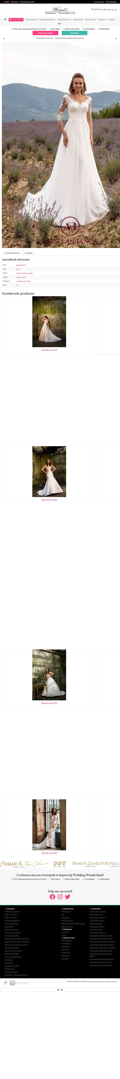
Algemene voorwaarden (96, 981)
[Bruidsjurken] (12, 864)
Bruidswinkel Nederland (97, 933)
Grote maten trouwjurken (13, 957)
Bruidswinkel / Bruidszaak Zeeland (101, 965)
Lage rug (19, 273)
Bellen (7, 2)
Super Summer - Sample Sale (44, 38)
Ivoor (17, 269)
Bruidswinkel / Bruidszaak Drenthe (101, 939)
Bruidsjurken (9, 963)
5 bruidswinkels (104, 29)
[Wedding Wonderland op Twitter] (67, 895)
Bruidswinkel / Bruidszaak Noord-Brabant (101, 955)
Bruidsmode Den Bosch (97, 918)
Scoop (18, 277)
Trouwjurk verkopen (11, 972)
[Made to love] (36, 864)
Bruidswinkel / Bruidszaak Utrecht (101, 962)
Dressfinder (74, 33)
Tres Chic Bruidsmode (12, 948)
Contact (15, 2)
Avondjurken (9, 927)
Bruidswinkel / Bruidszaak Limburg (101, 951)
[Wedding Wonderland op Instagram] (60, 895)
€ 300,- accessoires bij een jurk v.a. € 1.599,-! (29, 29)
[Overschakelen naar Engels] (62, 989)
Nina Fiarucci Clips (67, 921)
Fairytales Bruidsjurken (12, 921)
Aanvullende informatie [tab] (12, 253)
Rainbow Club (65, 912)
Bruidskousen (65, 953)
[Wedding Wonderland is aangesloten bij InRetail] (5, 983)
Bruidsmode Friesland (97, 921)
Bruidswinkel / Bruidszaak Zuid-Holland (102, 948)
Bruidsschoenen (66, 941)
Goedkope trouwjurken (12, 912)
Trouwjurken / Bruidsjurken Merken (16, 975)
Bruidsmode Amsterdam (98, 912)
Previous (1, 864)
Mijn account (99, 2)
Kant (30, 273)
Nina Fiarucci (65, 918)
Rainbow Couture (67, 927)
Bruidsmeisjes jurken (11, 930)
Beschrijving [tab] (29, 253)
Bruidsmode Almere (96, 915)
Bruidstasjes (65, 956)
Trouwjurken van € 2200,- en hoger (16, 945)
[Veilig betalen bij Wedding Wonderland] (21, 983)
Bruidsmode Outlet (96, 930)
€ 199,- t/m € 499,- (11, 915)
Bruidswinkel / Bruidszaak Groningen (101, 945)
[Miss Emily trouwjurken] (84, 864)
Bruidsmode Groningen (97, 927)
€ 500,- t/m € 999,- (11, 918)
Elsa (62, 915)
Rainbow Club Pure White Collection (73, 924)
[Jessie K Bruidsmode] (108, 864)
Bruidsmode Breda (96, 924)
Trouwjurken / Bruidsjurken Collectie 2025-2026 (69, 38)
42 (17, 285)
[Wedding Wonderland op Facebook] (52, 895)
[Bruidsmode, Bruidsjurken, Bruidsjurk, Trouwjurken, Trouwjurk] (5, 19)
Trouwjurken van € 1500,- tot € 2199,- (17, 942)
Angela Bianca (21, 265)
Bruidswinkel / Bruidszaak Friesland (101, 936)
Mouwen (26, 273)
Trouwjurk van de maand (12, 933)
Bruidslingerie (65, 944)
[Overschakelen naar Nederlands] (58, 989)
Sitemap (108, 981)
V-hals (23, 277)
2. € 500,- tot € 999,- (23, 281)
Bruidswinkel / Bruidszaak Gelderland (102, 942)
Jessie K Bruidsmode (11, 924)
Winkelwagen (112, 2)
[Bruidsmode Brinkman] (60, 864)
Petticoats (64, 959)
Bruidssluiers (65, 947)
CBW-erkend (55, 29)
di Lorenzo (64, 932)
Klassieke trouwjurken (12, 966)
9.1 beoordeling (89, 29)
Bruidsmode (9, 960)
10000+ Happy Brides (72, 29)
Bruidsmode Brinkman (12, 954)
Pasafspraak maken (28, 2)
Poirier (63, 935)
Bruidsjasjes (65, 950)
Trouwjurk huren (10, 969)
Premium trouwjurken (12, 936)
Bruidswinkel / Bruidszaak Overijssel (101, 959)
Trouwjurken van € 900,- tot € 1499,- (17, 939)
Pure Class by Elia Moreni (13, 951)
